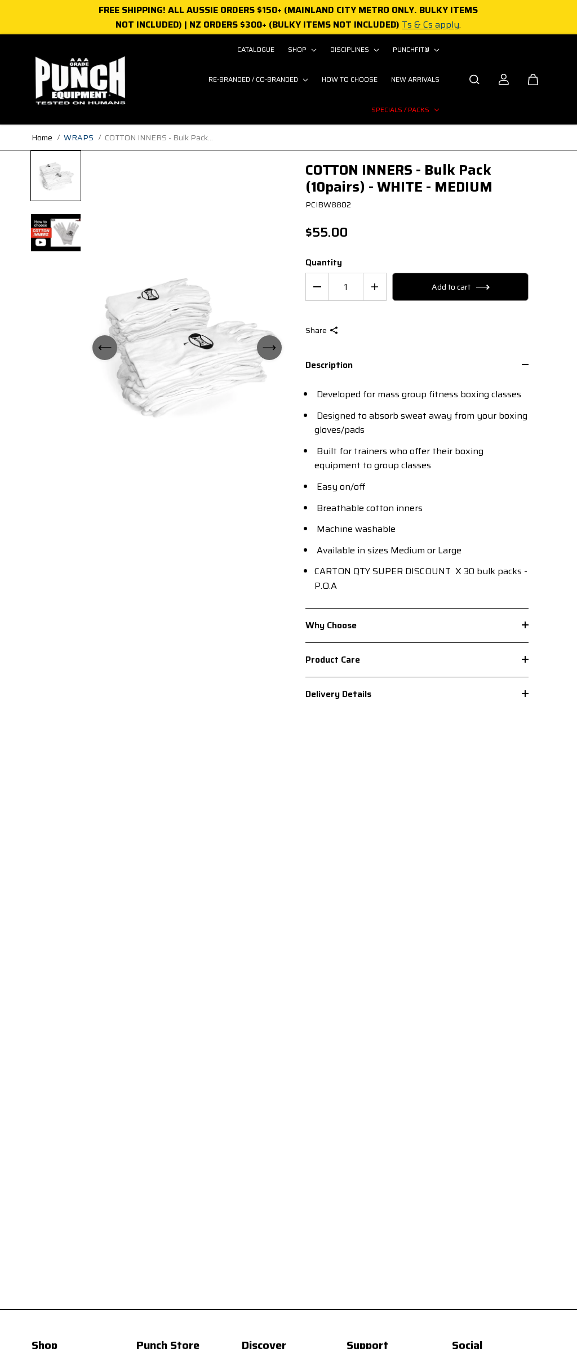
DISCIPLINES (350, 49)
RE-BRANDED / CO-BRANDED (254, 79)
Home (42, 137)
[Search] (474, 79)
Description (329, 366)
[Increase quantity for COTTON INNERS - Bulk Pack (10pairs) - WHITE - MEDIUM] (375, 287)
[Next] (269, 347)
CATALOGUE (255, 49)
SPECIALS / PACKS (401, 109)
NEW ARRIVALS (415, 79)
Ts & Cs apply (430, 24)
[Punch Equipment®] (79, 79)
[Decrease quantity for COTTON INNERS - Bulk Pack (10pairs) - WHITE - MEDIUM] (317, 287)
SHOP (298, 49)
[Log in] (503, 79)
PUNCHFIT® (412, 49)
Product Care (332, 660)
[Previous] (104, 347)
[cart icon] (533, 79)
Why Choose (331, 625)
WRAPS (79, 137)
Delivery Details (338, 694)
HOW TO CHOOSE (350, 79)
